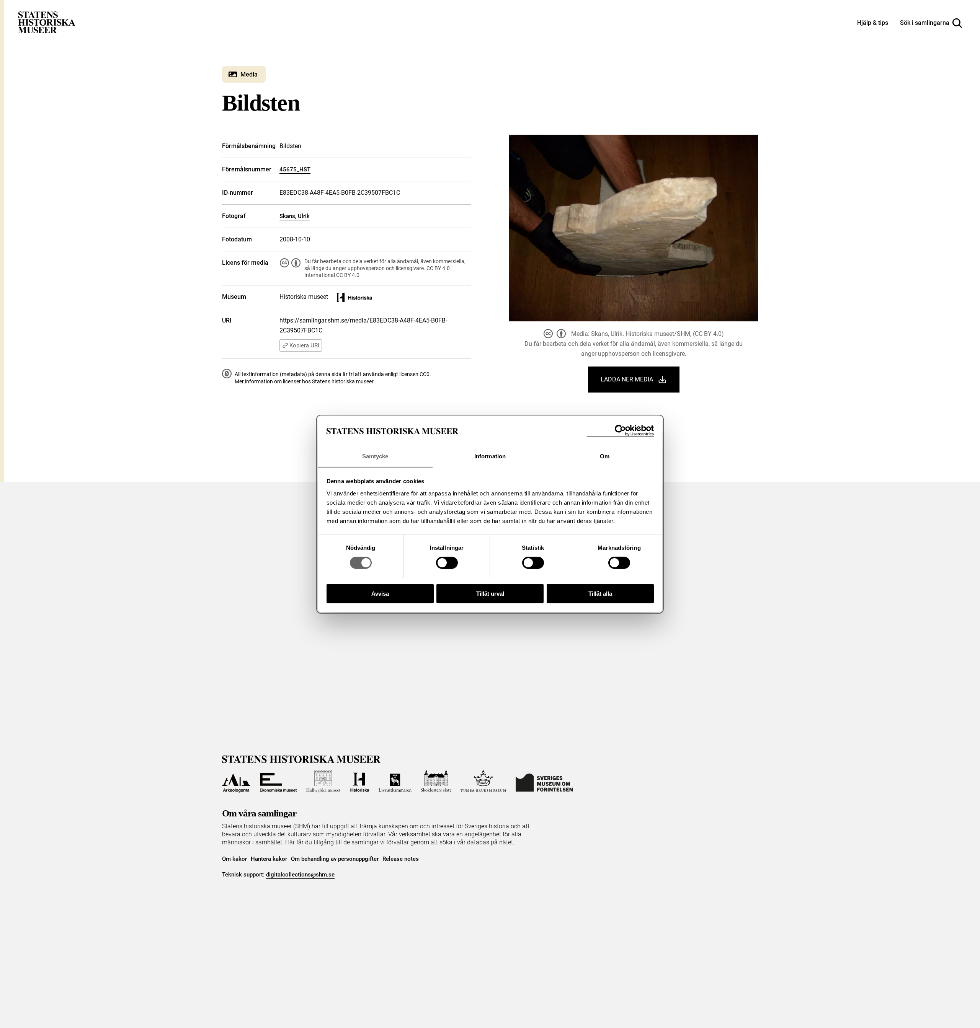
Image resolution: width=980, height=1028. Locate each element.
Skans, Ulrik (294, 216)
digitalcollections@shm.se (300, 874)
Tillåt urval (490, 593)
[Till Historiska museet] (359, 781)
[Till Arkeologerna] (236, 781)
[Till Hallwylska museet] (323, 781)
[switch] (447, 563)
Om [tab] (604, 456)
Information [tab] (490, 456)
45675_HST (294, 169)
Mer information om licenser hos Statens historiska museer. (305, 381)
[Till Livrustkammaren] (395, 781)
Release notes (400, 858)
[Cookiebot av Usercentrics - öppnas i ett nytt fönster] (620, 431)
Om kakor (234, 858)
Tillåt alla (600, 593)
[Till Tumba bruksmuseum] (483, 781)
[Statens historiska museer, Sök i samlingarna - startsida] (46, 22)
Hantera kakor (269, 858)
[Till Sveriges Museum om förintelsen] (544, 781)
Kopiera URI (304, 345)
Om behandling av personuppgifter (335, 858)
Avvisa (380, 593)
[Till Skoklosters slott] (436, 781)
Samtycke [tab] (375, 456)
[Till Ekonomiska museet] (278, 781)
